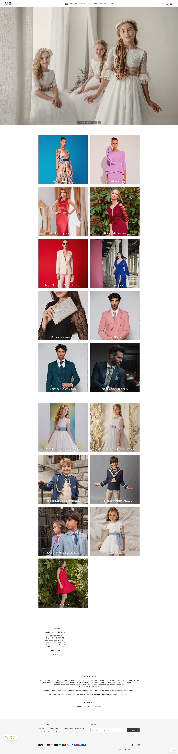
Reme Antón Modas (127, 749)
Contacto (54, 731)
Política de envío (79, 728)
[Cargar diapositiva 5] (89, 122)
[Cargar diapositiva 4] (87, 122)
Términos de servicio (43, 731)
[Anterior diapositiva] (79, 123)
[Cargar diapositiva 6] (91, 122)
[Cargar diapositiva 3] (86, 122)
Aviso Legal (41, 728)
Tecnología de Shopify (135, 749)
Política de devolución (67, 728)
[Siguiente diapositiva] (95, 123)
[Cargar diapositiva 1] (82, 122)
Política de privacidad (52, 728)
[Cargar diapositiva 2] (84, 122)
